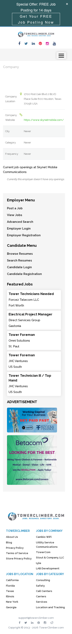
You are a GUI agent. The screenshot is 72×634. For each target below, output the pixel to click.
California (12, 580)
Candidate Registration (24, 274)
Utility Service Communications (47, 544)
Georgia (11, 607)
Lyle (38, 563)
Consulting (43, 580)
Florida (10, 585)
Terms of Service (17, 553)
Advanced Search (20, 222)
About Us (12, 536)
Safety (40, 585)
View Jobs (14, 215)
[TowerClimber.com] (36, 33)
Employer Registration (24, 235)
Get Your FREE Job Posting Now (36, 19)
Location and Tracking (50, 607)
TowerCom (43, 552)
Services (41, 601)
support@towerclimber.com (36, 617)
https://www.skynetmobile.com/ (44, 119)
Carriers (41, 596)
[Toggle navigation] (61, 55)
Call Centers (44, 591)
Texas (10, 591)
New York (12, 601)
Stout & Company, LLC (50, 557)
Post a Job (15, 208)
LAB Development (47, 568)
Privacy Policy (15, 547)
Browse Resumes (20, 254)
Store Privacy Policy (19, 558)
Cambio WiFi (44, 536)
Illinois (10, 596)
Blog (9, 542)
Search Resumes (19, 260)
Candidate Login (19, 267)
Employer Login (19, 228)
